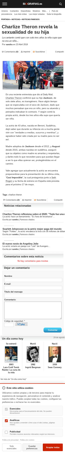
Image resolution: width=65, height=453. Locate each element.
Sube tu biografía (54, 14)
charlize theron (15, 195)
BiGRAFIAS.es (32, 3)
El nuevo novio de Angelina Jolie (20, 243)
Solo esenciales (12, 447)
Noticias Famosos (30, 19)
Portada (5, 19)
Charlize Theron (14, 98)
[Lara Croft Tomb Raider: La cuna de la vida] (11, 354)
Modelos (36, 11)
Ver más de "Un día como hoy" (13, 379)
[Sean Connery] (55, 354)
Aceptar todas (52, 447)
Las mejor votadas (37, 14)
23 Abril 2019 (22, 44)
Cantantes (14, 11)
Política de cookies (27, 440)
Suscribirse (40, 52)
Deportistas (26, 11)
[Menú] (5, 4)
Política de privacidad (10, 440)
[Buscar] (60, 4)
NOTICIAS (16, 19)
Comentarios (11, 52)
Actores (4, 11)
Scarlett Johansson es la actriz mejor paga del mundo (32, 229)
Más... (44, 11)
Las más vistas (20, 14)
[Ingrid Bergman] (33, 354)
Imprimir (26, 52)
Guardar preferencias (32, 447)
